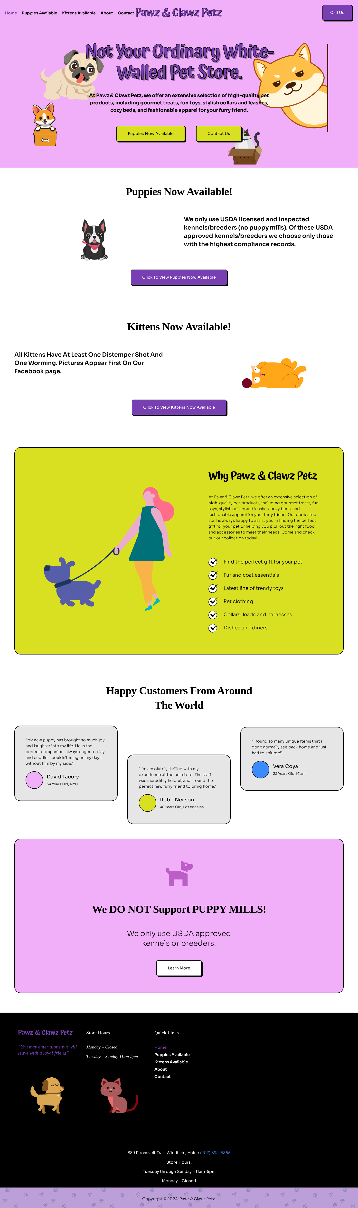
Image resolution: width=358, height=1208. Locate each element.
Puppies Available (39, 13)
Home (11, 13)
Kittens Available (79, 13)
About (107, 13)
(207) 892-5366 (215, 1152)
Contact (126, 13)
